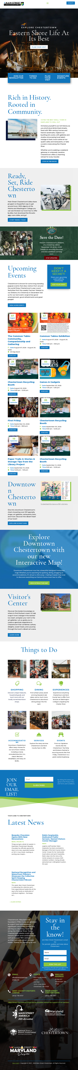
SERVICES (39, 740)
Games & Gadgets (50, 382)
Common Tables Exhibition (55, 336)
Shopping (17, 689)
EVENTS (61, 740)
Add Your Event (58, 284)
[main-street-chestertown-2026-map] (55, 499)
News (14, 841)
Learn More (14, 635)
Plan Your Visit (39, 47)
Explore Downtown (18, 523)
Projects (20, 841)
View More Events (16, 305)
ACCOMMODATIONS (17, 741)
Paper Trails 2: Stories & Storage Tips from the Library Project (21, 462)
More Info (12, 355)
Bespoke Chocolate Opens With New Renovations (20, 837)
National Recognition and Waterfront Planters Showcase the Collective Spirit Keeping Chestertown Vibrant (23, 876)
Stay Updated (51, 258)
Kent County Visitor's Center (23, 992)
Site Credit (15, 1063)
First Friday (14, 420)
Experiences (61, 689)
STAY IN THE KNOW (49, 161)
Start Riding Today (18, 220)
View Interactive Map (39, 583)
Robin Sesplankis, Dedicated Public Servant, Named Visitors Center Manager (53, 838)
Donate (71, 3)
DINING (39, 689)
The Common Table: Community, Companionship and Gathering (19, 340)
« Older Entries (15, 902)
